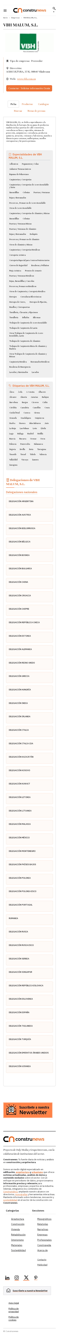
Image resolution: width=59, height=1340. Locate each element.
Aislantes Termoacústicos (20, 169)
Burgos (25, 402)
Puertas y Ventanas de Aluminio (22, 229)
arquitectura (23, 1172)
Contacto (41, 1259)
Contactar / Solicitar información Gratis (29, 88)
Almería (23, 397)
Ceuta (47, 407)
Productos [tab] (27, 104)
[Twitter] (26, 1278)
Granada (13, 418)
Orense (33, 439)
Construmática (10, 1191)
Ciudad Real (14, 413)
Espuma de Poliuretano (19, 174)
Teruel (23, 454)
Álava (11, 392)
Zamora (35, 460)
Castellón (37, 407)
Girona (37, 413)
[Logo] (29, 10)
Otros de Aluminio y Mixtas (20, 245)
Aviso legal (14, 1303)
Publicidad (42, 1264)
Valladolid (13, 460)
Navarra (22, 439)
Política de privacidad (14, 1310)
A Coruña (30, 392)
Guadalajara (26, 418)
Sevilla (22, 449)
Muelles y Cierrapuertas (19, 307)
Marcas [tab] (18, 110)
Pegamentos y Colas (30, 164)
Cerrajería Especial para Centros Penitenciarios (29, 260)
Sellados (25, 317)
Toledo (33, 454)
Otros (42, 439)
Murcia (12, 439)
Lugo (11, 433)
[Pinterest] (36, 1278)
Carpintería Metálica (18, 362)
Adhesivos (13, 164)
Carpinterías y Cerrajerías (20, 179)
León (35, 428)
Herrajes (13, 297)
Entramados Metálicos (40, 362)
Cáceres (35, 402)
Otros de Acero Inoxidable (20, 208)
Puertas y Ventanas (42, 192)
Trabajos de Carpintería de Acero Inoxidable (28, 323)
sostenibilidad (10, 1200)
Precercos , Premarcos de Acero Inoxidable (27, 203)
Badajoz (45, 397)
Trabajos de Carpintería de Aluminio (24, 341)
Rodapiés (33, 234)
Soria (31, 449)
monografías (21, 1194)
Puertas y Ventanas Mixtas (20, 224)
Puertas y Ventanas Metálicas (21, 276)
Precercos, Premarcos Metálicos (22, 286)
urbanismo (37, 1172)
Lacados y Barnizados (18, 372)
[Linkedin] (7, 1278)
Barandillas (14, 192)
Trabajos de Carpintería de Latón (23, 328)
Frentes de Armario (33, 271)
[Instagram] (17, 1278)
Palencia (12, 444)
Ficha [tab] (13, 104)
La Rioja (12, 428)
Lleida (43, 428)
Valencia (43, 454)
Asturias (34, 397)
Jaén (47, 423)
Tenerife (12, 454)
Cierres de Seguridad (18, 265)
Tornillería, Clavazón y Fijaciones (23, 312)
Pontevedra (25, 444)
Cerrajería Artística (17, 255)
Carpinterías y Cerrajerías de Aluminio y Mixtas (29, 213)
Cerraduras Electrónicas (30, 297)
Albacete (42, 392)
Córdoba (13, 407)
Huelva (12, 423)
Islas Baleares (35, 423)
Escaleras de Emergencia (19, 367)
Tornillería (13, 317)
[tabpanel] (29, 598)
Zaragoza (13, 465)
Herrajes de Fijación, (38, 302)
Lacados (35, 372)
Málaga (20, 433)
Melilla (40, 433)
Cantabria (24, 407)
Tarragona (41, 449)
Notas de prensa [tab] (36, 110)
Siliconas (36, 317)
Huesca (22, 423)
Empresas (15, 18)
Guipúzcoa (39, 418)
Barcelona (13, 402)
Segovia (12, 449)
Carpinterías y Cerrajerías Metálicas (24, 250)
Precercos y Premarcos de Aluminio (24, 239)
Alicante (12, 397)
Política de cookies (14, 1318)
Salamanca (38, 444)
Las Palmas (24, 428)
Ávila (20, 392)
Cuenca (27, 413)
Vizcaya (24, 460)
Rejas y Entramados (17, 198)
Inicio (5, 18)
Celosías (26, 192)
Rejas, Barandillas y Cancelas (21, 281)
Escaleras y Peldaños (40, 265)
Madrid (30, 433)
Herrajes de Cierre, (17, 302)
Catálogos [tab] (43, 104)
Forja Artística (15, 271)
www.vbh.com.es (26, 78)
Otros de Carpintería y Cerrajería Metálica (27, 291)
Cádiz (45, 402)
